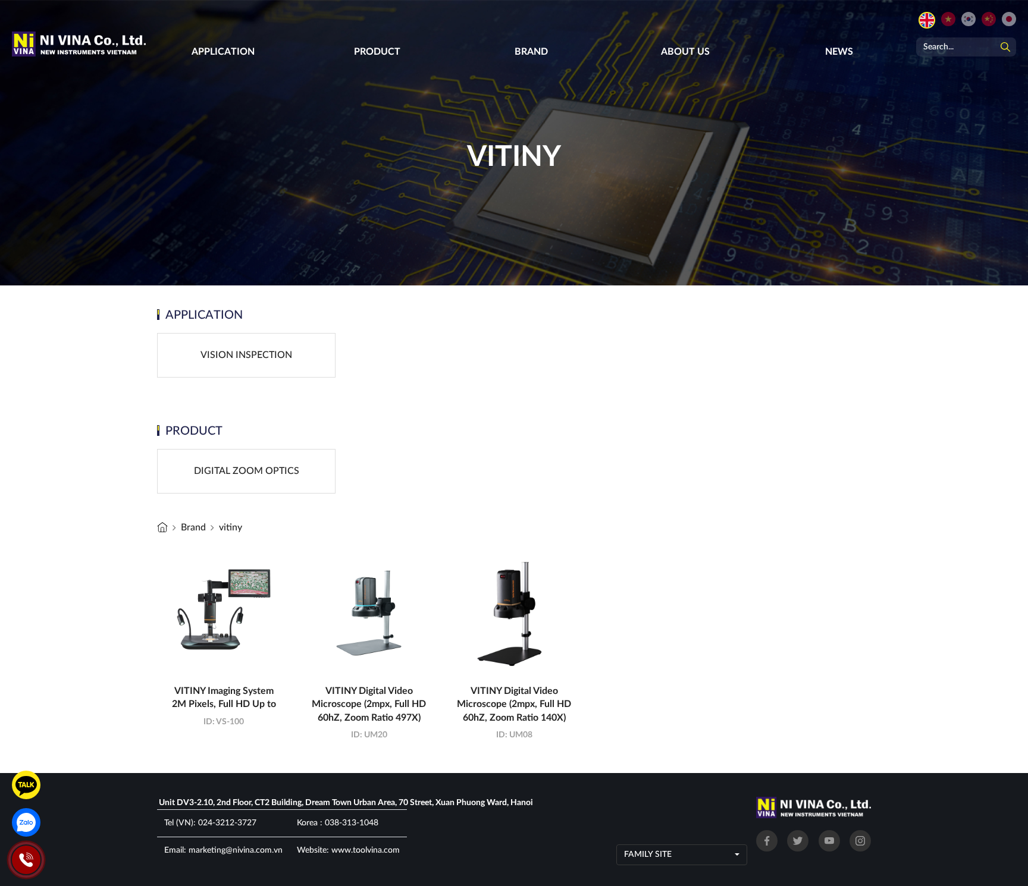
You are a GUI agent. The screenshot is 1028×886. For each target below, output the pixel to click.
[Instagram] (860, 841)
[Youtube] (829, 841)
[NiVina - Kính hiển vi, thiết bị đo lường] (162, 527)
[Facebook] (767, 841)
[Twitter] (797, 841)
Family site (648, 854)
